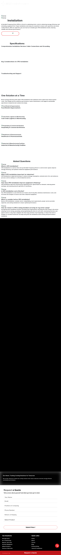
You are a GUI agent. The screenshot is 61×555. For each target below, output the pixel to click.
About (33, 540)
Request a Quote (30, 553)
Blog (32, 544)
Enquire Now (7, 33)
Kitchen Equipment (7, 544)
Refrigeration (6, 538)
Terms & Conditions (36, 548)
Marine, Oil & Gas (7, 542)
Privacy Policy (35, 546)
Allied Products (6, 546)
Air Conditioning (6, 540)
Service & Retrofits (7, 548)
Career (33, 542)
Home (33, 538)
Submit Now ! (30, 527)
